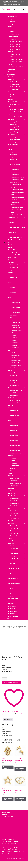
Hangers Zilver (14, 39)
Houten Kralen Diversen (16, 365)
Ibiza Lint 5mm (13, 252)
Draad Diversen (12, 245)
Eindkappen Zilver (14, 89)
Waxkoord (10, 272)
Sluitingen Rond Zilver (17, 214)
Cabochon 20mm (14, 551)
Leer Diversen (11, 493)
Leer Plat (10, 508)
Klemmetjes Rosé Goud (16, 127)
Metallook (10, 51)
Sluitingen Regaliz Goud (18, 189)
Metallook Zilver (14, 430)
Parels (11, 320)
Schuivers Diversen (15, 478)
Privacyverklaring (11, 858)
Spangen (10, 270)
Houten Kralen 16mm (15, 362)
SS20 (11, 573)
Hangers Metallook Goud (16, 59)
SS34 (11, 576)
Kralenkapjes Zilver (15, 142)
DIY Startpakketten (13, 616)
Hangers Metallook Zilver (16, 66)
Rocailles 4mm (13, 463)
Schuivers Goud (14, 480)
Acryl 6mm (12, 287)
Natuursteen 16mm (15, 450)
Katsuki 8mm (13, 383)
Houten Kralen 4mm (15, 352)
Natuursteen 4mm (14, 435)
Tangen (12, 94)
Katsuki (10, 370)
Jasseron (10, 99)
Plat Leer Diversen (14, 518)
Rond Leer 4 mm (14, 533)
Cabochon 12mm (14, 548)
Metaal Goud (13, 413)
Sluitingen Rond (14, 199)
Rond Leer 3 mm (14, 531)
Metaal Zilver (13, 418)
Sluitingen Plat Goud (17, 174)
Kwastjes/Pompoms (13, 19)
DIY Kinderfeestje (12, 611)
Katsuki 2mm (13, 372)
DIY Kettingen (11, 608)
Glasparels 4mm (16, 322)
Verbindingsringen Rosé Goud (17, 234)
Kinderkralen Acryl (15, 400)
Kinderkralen (11, 398)
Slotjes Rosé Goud (14, 157)
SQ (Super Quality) (13, 553)
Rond (11, 332)
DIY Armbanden (12, 606)
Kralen (8, 280)
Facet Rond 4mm (16, 302)
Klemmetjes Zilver (14, 129)
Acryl (9, 282)
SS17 (11, 588)
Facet (11, 300)
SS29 (11, 593)
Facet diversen (16, 312)
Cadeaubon (11, 76)
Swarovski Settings (13, 598)
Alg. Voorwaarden (20, 858)
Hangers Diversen (12, 16)
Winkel (8, 626)
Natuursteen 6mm (14, 438)
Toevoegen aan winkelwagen (11, 682)
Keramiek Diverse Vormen (16, 393)
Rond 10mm (15, 342)
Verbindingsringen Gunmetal (17, 227)
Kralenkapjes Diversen (15, 137)
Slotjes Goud (13, 154)
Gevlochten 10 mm (14, 503)
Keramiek (10, 388)
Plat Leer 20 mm (14, 515)
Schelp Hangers (12, 69)
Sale (8, 618)
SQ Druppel (13, 556)
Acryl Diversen (14, 295)
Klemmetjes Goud (14, 124)
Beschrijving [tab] (8, 719)
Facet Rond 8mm (16, 307)
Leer (8, 490)
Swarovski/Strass (11, 541)
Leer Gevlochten (12, 495)
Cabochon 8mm (14, 546)
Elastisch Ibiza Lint (13, 250)
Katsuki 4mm (13, 377)
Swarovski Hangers (13, 578)
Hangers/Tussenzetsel (13, 14)
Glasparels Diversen (17, 330)
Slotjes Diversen (14, 152)
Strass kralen (11, 581)
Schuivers (10, 475)
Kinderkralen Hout (14, 403)
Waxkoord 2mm (14, 277)
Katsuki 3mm (13, 375)
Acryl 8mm (13, 290)
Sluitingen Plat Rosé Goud (18, 177)
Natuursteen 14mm (15, 448)
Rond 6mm (14, 337)
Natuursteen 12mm (15, 445)
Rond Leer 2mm (14, 528)
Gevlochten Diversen (15, 505)
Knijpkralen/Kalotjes (13, 132)
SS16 (11, 571)
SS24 (11, 591)
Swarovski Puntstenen (14, 583)
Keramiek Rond (14, 395)
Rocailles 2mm (13, 458)
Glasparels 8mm (16, 327)
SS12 (11, 586)
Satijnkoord (11, 262)
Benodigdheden (11, 74)
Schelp (10, 473)
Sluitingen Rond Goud (17, 207)
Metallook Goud (14, 425)
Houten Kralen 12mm (15, 360)
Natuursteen (11, 433)
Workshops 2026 (16, 4)
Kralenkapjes (11, 134)
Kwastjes (12, 21)
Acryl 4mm (13, 285)
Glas (9, 297)
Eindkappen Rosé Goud (16, 86)
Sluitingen (11, 162)
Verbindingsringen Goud (16, 224)
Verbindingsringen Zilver (16, 237)
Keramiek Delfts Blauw (16, 390)
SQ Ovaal (12, 563)
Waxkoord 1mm (14, 275)
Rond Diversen (15, 347)
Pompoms (12, 24)
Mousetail (10, 260)
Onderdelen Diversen (13, 144)
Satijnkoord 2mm (14, 267)
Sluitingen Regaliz (14, 182)
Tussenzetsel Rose (15, 46)
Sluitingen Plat (14, 167)
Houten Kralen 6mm (15, 355)
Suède (9, 538)
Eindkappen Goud (14, 84)
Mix (11, 317)
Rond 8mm (14, 340)
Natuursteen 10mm (15, 443)
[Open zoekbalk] (19, 9)
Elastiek (10, 247)
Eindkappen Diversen (15, 81)
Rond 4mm (14, 335)
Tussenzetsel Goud (15, 44)
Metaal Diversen (14, 410)
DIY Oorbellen (11, 613)
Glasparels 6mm (16, 325)
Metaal (10, 26)
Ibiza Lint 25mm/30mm (16, 255)
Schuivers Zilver (14, 485)
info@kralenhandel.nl (12, 841)
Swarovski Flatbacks (13, 568)
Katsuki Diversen (14, 385)
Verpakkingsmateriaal (14, 240)
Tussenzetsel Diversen (16, 41)
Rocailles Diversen (14, 465)
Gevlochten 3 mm (14, 498)
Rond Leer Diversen (15, 536)
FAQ (5, 858)
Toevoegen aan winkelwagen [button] (7, 767)
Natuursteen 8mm (14, 440)
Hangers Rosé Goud (15, 34)
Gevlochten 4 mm (14, 500)
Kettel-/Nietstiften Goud (16, 109)
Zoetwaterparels (12, 488)
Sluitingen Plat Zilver (17, 179)
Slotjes (10, 149)
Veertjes (10, 71)
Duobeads (12, 468)
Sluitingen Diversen (15, 164)
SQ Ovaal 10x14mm (16, 566)
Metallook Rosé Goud (15, 428)
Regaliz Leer (11, 521)
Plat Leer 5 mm (14, 510)
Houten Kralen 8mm (15, 357)
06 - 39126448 (12, 843)
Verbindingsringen (13, 217)
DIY (7, 601)
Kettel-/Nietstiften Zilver (16, 117)
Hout (9, 350)
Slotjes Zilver (13, 159)
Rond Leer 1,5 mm (14, 526)
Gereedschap (11, 91)
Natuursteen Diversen (15, 453)
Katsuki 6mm (13, 380)
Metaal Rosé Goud (14, 415)
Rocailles (10, 455)
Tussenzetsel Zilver (15, 49)
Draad (8, 242)
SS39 (11, 596)
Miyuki (11, 470)
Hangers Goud (13, 36)
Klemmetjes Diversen (15, 122)
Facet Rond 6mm (16, 305)
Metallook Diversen (15, 423)
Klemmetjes (11, 119)
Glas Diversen (13, 315)
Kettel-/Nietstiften (13, 102)
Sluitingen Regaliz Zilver (18, 197)
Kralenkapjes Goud (15, 139)
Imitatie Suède (12, 257)
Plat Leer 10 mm (14, 513)
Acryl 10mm (13, 292)
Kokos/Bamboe (14, 367)
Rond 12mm (15, 345)
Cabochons (11, 543)
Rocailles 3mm (13, 460)
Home (3, 626)
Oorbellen (10, 147)
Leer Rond (11, 523)
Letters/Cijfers (12, 405)
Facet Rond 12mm (16, 310)
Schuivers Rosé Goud (15, 483)
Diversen (12, 96)
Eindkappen (11, 79)
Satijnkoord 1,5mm (15, 265)
